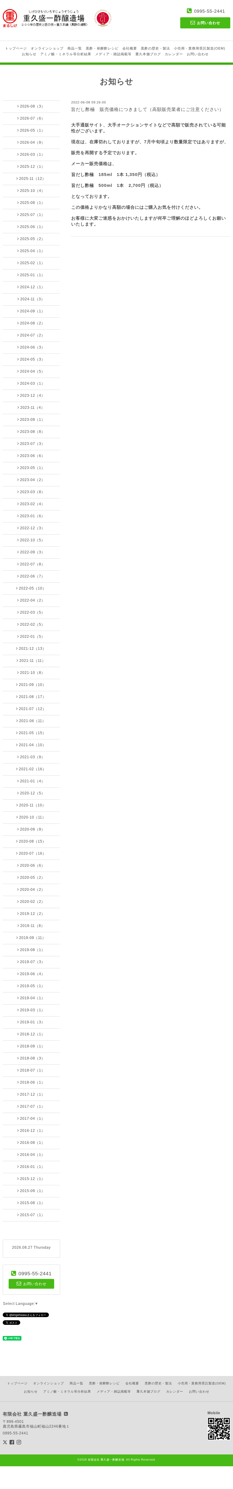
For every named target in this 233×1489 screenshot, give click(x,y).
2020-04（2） (32, 889)
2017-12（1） (32, 1094)
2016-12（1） (32, 1130)
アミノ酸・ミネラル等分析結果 (65, 54)
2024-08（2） (32, 323)
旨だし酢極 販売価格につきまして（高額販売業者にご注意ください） (147, 109)
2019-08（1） (32, 950)
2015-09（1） (32, 1191)
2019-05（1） (32, 986)
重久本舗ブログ (148, 54)
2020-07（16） (32, 853)
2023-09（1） (32, 420)
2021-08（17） (32, 697)
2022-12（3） (32, 528)
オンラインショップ (47, 48)
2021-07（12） (32, 709)
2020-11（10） (32, 805)
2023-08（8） (32, 432)
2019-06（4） (32, 974)
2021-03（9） (32, 757)
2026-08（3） (32, 106)
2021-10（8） (32, 673)
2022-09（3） (32, 552)
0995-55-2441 (209, 11)
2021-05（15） (32, 733)
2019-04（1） (32, 998)
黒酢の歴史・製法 (155, 48)
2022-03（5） (32, 612)
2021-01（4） (32, 781)
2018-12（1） (32, 1034)
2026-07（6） (32, 118)
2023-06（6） (32, 456)
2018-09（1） (32, 1046)
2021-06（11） (32, 721)
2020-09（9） (32, 829)
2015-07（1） (32, 1215)
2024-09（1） (32, 311)
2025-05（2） (32, 239)
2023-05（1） (32, 468)
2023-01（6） (32, 516)
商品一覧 (74, 48)
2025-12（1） (32, 166)
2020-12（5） (32, 793)
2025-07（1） (32, 215)
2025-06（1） (32, 227)
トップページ (16, 48)
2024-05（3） (32, 359)
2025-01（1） (32, 275)
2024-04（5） (32, 371)
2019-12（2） (32, 914)
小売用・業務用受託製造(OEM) (199, 48)
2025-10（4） (32, 191)
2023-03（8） (32, 492)
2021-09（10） (32, 685)
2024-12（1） (32, 287)
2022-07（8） (32, 564)
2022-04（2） (32, 600)
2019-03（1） (32, 1010)
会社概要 (129, 48)
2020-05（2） (32, 877)
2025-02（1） (32, 263)
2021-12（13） (32, 648)
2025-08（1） (32, 203)
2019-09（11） (32, 938)
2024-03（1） (32, 383)
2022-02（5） (32, 624)
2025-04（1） (32, 251)
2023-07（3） (32, 444)
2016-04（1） (32, 1155)
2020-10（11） (32, 817)
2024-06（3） (32, 347)
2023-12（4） (32, 395)
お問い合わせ (198, 54)
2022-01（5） (32, 636)
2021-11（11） (32, 661)
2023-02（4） (32, 504)
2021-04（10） (32, 745)
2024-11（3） (32, 299)
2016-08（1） (32, 1143)
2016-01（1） (32, 1167)
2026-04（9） (32, 142)
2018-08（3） (32, 1058)
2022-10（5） (32, 540)
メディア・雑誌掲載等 (113, 54)
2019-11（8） (32, 926)
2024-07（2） (32, 335)
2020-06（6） (32, 865)
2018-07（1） (32, 1070)
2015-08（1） (32, 1203)
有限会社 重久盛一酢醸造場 (106, 1459)
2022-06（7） (32, 576)
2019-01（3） (32, 1022)
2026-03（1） (32, 154)
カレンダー (174, 54)
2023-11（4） (32, 407)
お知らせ (29, 54)
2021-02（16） (32, 769)
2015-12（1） (32, 1179)
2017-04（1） (32, 1118)
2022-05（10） (32, 588)
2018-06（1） (32, 1082)
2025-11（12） (32, 179)
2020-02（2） (32, 902)
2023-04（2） (32, 480)
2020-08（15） (32, 841)
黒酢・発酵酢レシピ (102, 48)
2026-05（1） (32, 130)
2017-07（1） (32, 1106)
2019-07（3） (32, 962)
